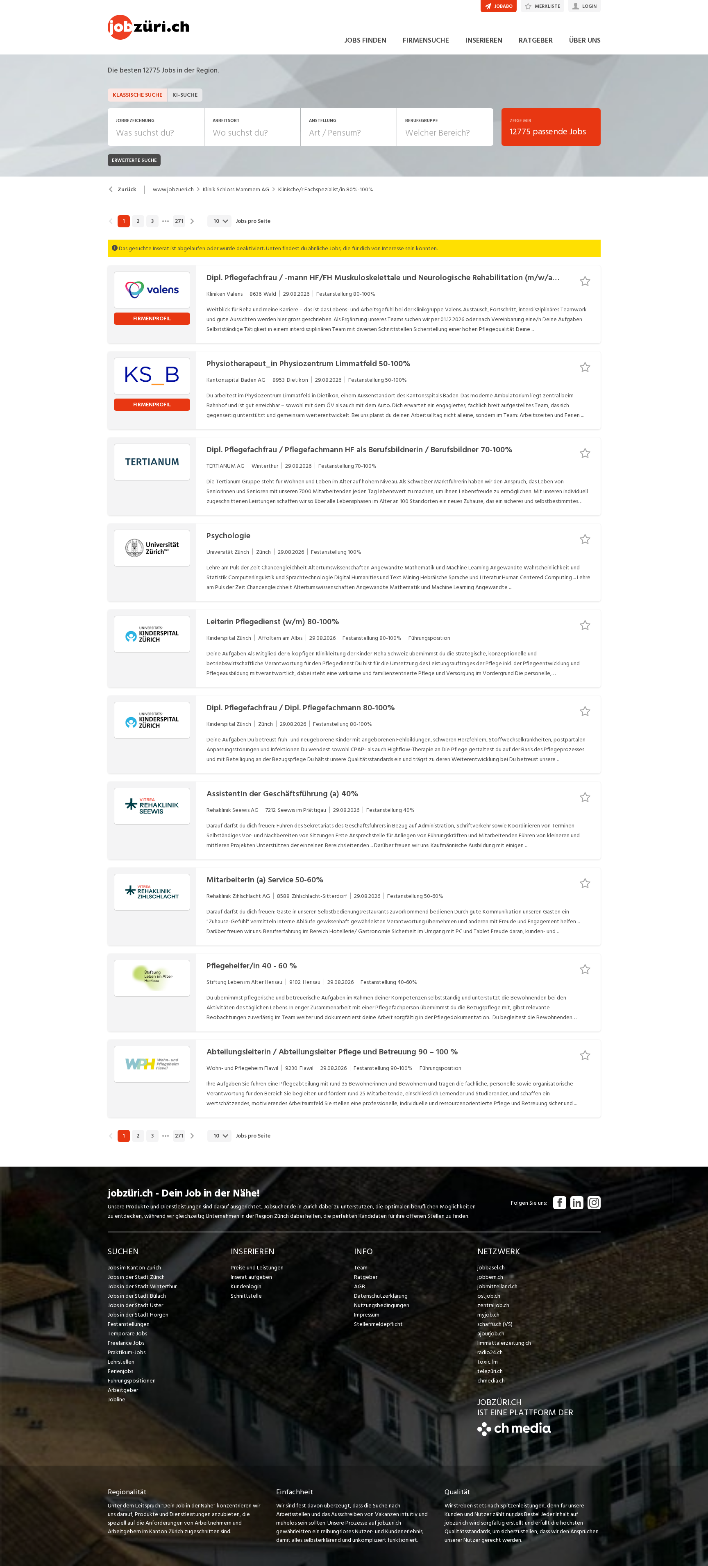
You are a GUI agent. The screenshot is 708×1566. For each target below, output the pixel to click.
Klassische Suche (137, 95)
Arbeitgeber (123, 1390)
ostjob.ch (488, 1296)
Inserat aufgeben (251, 1277)
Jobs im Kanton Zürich (134, 1267)
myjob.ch (488, 1314)
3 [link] (152, 221)
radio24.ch (490, 1352)
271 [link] (179, 221)
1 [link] (124, 221)
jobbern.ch (490, 1277)
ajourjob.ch (490, 1333)
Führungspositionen (132, 1380)
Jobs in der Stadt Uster (135, 1305)
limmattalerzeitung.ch (504, 1343)
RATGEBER (536, 40)
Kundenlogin (246, 1286)
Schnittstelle (246, 1296)
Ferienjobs (120, 1371)
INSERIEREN (483, 40)
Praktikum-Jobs (126, 1352)
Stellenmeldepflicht (378, 1324)
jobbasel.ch (491, 1267)
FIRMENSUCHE (426, 40)
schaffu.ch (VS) (495, 1324)
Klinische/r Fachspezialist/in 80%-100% (325, 189)
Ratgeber (365, 1277)
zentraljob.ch (493, 1305)
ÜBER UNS (585, 40)
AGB (359, 1286)
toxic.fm (487, 1362)
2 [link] (137, 221)
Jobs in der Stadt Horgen (138, 1314)
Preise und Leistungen (257, 1267)
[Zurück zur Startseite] (514, 1434)
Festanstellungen (129, 1324)
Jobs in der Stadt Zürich (136, 1277)
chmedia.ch (491, 1380)
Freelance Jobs (126, 1343)
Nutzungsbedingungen (381, 1305)
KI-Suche (184, 95)
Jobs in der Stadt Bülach (137, 1296)
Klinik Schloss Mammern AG (236, 189)
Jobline (116, 1399)
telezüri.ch (490, 1371)
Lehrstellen (121, 1362)
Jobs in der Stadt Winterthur (142, 1286)
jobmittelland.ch (497, 1286)
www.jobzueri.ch (173, 189)
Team (361, 1267)
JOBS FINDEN (365, 40)
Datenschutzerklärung (381, 1296)
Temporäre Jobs (127, 1333)
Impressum (366, 1314)
